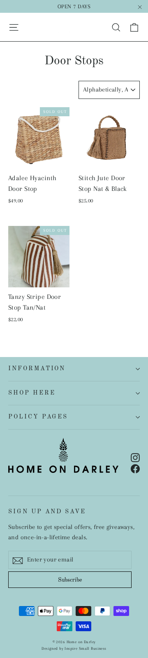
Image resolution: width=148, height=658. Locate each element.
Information (36, 368)
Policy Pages (38, 417)
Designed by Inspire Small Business (74, 648)
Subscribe (70, 580)
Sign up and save (47, 512)
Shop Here (31, 393)
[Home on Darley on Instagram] (135, 457)
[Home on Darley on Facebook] (135, 468)
